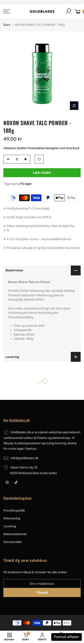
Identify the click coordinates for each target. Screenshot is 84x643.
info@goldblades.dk (24, 458)
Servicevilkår (12, 542)
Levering (9, 526)
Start (6, 24)
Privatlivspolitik (14, 510)
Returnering (11, 518)
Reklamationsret (15, 534)
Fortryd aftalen (66, 637)
